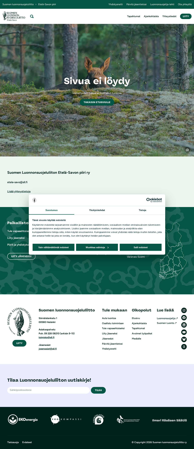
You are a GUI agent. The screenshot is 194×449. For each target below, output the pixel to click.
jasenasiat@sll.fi (48, 348)
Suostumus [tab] (51, 210)
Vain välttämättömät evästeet (53, 247)
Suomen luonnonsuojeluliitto (18, 4)
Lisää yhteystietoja (18, 191)
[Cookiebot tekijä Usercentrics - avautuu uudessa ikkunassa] (148, 200)
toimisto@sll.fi (46, 337)
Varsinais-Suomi (136, 256)
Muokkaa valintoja (95, 247)
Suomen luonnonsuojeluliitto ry (169, 442)
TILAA (98, 390)
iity (19, 343)
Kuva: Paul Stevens (189, 151)
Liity (186, 16)
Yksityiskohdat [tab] (97, 210)
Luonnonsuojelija (166, 318)
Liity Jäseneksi (21, 256)
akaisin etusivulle (97, 102)
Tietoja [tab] (142, 210)
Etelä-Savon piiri (47, 4)
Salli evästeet (141, 247)
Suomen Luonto (165, 323)
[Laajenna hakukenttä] (32, 16)
